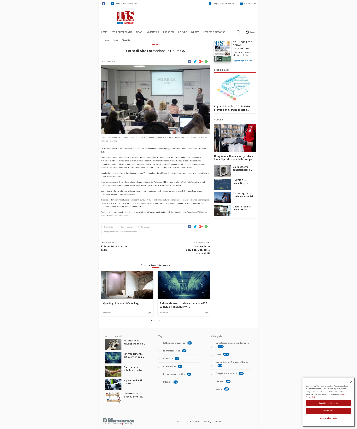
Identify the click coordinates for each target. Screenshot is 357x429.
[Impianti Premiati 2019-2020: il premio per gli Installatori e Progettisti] (235, 89)
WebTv (195, 32)
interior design (126, 226)
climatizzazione (174, 350)
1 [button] (151, 320)
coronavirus (172, 366)
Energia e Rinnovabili (229, 373)
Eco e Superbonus (121, 32)
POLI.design (144, 226)
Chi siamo (194, 421)
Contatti (179, 421)
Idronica (222, 381)
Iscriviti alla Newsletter (126, 3)
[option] (127, 293)
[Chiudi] (351, 382)
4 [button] (159, 320)
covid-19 (171, 358)
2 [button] (154, 320)
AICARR (170, 382)
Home (104, 32)
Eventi (221, 389)
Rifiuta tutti (328, 410)
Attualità (126, 39)
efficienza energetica (178, 343)
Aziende (182, 32)
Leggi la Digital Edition (224, 3)
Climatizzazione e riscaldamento (232, 344)
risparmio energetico (177, 374)
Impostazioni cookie (328, 418)
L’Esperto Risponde (214, 32)
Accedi (253, 32)
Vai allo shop (250, 3)
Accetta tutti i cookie (328, 403)
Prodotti (168, 32)
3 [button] (156, 320)
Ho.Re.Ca (109, 226)
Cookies (217, 421)
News (139, 32)
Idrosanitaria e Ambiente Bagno (231, 363)
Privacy (207, 421)
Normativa (153, 32)
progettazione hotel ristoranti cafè (121, 231)
